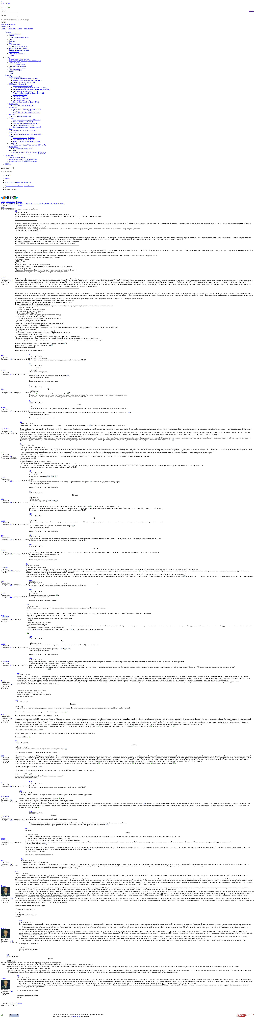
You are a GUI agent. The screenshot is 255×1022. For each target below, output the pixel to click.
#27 (16, 872)
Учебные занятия (14, 34)
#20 (16, 700)
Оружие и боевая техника (17, 64)
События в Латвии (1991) (21, 96)
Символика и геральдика (17, 68)
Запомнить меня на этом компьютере (16, 20)
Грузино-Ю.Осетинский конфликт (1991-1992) (28, 93)
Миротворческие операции (18, 46)
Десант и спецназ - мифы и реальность (18, 182)
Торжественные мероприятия (19, 37)
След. (20, 205)
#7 (21, 444)
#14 (30, 580)
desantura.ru (76, 1016)
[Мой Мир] (6, 198)
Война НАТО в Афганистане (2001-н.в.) (26, 113)
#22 (30, 782)
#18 (30, 658)
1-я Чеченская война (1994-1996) (24, 138)
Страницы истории (15, 70)
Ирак (10, 129)
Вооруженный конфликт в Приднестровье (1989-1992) (31, 89)
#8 (30, 471)
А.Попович (5, 616)
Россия (11, 136)
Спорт (11, 39)
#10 (30, 514)
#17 (30, 637)
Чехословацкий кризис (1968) (23, 148)
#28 (20, 920)
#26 (22, 859)
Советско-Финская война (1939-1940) (25, 79)
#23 (20, 791)
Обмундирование (15, 62)
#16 (28, 604)
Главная (3, 29)
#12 (30, 544)
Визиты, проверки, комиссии (19, 50)
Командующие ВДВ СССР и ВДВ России (23, 159)
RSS (2, 207)
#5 (30, 401)
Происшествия (14, 52)
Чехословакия (13, 147)
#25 (26, 829)
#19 (18, 673)
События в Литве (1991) (21, 98)
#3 (30, 364)
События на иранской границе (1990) (25, 91)
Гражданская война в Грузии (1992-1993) (27, 120)
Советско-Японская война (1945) (24, 82)
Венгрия (12, 114)
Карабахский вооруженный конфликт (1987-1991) (30, 87)
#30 (18, 976)
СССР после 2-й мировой (17, 84)
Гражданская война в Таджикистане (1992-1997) (29, 145)
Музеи (7, 163)
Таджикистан (13, 143)
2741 (11, 898)
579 (11, 619)
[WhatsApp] (15, 198)
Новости (8, 32)
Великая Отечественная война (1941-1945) (27, 80)
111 (11, 432)
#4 (30, 385)
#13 (27, 564)
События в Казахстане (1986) (23, 86)
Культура (12, 41)
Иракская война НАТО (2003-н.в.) (24, 130)
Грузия (11, 118)
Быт (10, 43)
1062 (11, 684)
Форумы (8, 165)
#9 (30, 491)
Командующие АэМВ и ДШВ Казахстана (23, 161)
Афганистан (13, 107)
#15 (30, 589)
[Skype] (17, 198)
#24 (30, 811)
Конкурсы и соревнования (18, 48)
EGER (3, 277)
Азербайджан (13, 104)
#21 (16, 741)
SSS (2, 355)
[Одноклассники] (4, 198)
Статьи (7, 57)
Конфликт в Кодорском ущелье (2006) (25, 123)
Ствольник (4, 428)
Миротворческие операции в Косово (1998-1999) (29, 154)
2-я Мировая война (15, 77)
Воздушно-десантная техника (19, 59)
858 (11, 359)
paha (2, 756)
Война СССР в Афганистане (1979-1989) (27, 109)
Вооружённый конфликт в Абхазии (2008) (27, 127)
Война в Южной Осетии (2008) (23, 125)
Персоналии (9, 156)
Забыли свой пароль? (8, 24)
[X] (8, 198)
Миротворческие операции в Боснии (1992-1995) (29, 152)
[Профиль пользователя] (5, 895)
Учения (11, 36)
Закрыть (251, 11)
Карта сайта (12, 29)
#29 (8, 955)
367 (11, 281)
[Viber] (13, 198)
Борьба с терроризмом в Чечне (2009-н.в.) (27, 141)
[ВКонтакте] (2, 198)
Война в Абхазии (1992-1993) (23, 122)
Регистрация (5, 26)
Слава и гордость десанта (17, 157)
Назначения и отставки (17, 53)
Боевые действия (14, 44)
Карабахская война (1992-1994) (23, 105)
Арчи (3, 681)
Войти (20, 29)
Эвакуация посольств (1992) (22, 111)
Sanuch (3, 886)
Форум (7, 179)
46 (17, 205)
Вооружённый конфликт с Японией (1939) (27, 134)
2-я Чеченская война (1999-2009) (24, 139)
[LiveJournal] (10, 198)
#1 (16, 211)
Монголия (12, 132)
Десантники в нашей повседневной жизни (19, 186)
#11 (30, 535)
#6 (21, 422)
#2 (30, 354)
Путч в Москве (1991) (20, 95)
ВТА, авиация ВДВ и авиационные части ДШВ (25, 61)
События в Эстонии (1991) (22, 100)
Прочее (11, 55)
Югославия (12, 150)
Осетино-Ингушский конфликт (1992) (26, 102)
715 (11, 759)
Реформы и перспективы (17, 66)
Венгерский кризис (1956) (22, 116)
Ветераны (8, 75)
